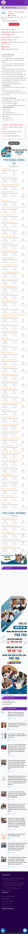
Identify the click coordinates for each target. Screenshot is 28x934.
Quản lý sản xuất (6, 215)
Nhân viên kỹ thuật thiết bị (9, 360)
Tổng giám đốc (5, 168)
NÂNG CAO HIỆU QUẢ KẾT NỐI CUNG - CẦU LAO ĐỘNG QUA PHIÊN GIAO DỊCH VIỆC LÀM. (16, 714)
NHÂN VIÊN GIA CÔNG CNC (9, 381)
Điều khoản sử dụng (7, 901)
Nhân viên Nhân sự (7, 474)
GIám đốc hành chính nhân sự (10, 184)
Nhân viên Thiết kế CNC (8, 388)
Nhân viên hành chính (8, 352)
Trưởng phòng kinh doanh (9, 265)
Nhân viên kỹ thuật (7, 532)
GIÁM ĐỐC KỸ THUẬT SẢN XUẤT (11, 431)
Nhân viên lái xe (6, 503)
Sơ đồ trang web (6, 906)
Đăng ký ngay (14, 143)
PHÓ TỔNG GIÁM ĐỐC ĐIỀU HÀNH (12, 460)
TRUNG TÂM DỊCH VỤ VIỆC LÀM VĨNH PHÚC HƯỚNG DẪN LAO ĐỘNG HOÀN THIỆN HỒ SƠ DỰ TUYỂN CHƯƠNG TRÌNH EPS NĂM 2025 (17, 808)
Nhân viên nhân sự (7, 243)
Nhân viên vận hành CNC (8, 488)
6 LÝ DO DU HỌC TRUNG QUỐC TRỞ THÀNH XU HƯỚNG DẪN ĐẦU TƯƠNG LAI (17, 735)
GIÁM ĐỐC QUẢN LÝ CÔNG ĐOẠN (11, 402)
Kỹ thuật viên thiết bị (7, 191)
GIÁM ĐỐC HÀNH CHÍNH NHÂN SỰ (11, 453)
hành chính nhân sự (7, 546)
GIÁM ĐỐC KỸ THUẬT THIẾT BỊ (10, 438)
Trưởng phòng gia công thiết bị (10, 272)
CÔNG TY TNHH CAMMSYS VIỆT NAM (9, 170)
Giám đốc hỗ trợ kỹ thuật (9, 177)
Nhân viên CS (5, 345)
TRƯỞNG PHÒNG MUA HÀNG (10, 424)
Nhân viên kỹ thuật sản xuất (9, 374)
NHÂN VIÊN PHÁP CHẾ (8, 518)
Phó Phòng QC (6, 410)
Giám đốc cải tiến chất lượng (9, 279)
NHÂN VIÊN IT (5, 395)
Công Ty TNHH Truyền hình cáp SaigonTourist (13, 533)
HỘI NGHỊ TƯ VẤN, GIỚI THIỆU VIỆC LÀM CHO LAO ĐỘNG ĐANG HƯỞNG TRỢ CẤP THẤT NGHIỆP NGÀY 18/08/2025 (17, 794)
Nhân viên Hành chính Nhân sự (10, 539)
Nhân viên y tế (5, 324)
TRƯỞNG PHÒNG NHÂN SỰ (9, 331)
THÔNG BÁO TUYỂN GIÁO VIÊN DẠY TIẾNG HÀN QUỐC (16, 835)
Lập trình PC (5, 308)
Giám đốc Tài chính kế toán (9, 250)
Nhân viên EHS (5, 229)
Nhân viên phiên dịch (7, 222)
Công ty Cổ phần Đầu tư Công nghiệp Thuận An (13, 541)
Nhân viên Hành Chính (8, 236)
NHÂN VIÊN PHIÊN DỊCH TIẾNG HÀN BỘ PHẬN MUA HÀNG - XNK (13, 316)
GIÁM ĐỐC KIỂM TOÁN (8, 417)
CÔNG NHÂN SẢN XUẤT (8, 300)
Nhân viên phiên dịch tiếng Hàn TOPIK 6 (13, 207)
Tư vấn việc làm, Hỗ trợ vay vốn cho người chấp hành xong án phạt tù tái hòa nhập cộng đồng (17, 725)
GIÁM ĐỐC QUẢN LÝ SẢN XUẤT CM (11, 445)
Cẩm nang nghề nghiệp (8, 896)
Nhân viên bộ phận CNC (8, 525)
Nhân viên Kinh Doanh (8, 496)
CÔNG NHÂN (5, 200)
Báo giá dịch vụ (6, 899)
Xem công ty (14, 24)
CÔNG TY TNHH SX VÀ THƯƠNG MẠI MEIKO (11, 526)
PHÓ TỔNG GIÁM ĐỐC (8, 467)
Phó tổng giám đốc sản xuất (9, 286)
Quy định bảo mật (7, 904)
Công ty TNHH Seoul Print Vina (9, 519)
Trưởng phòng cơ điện (8, 257)
